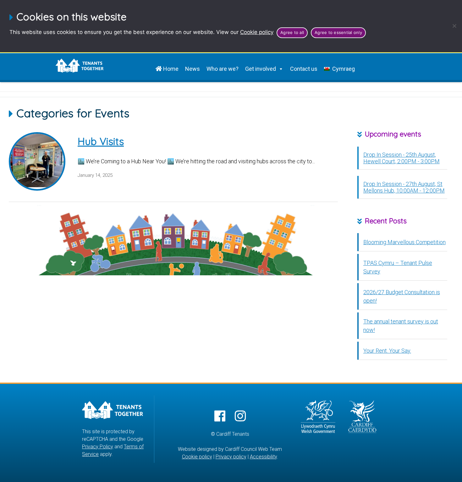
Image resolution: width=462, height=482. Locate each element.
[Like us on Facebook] (219, 416)
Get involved (260, 68)
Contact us (303, 68)
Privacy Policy (97, 447)
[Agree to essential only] (454, 26)
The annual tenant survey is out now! (400, 325)
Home (170, 68)
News (192, 68)
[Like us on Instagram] (240, 416)
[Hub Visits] (37, 161)
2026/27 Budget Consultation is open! (401, 296)
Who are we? (222, 68)
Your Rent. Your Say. (387, 350)
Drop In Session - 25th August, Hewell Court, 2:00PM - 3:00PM (401, 157)
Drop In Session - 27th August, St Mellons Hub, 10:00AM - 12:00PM (404, 186)
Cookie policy (256, 32)
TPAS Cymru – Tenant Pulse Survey (397, 267)
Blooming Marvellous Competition (404, 242)
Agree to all (292, 32)
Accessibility (263, 457)
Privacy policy (231, 457)
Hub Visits (101, 141)
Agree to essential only (338, 32)
